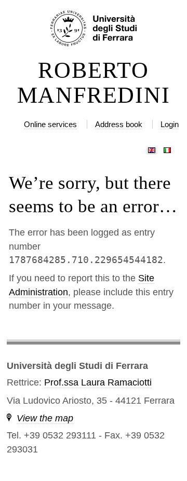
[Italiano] (167, 148)
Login (170, 124)
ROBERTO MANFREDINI (93, 83)
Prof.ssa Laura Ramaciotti (98, 382)
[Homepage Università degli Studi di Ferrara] (93, 29)
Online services (50, 124)
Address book (118, 124)
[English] (151, 148)
